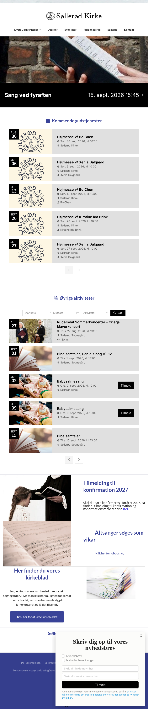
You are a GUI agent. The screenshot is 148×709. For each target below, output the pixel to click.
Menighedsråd (92, 29)
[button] (37, 616)
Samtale (112, 29)
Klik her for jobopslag (109, 553)
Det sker (53, 29)
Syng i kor (71, 29)
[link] (27, 29)
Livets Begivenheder (26, 29)
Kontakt (129, 29)
